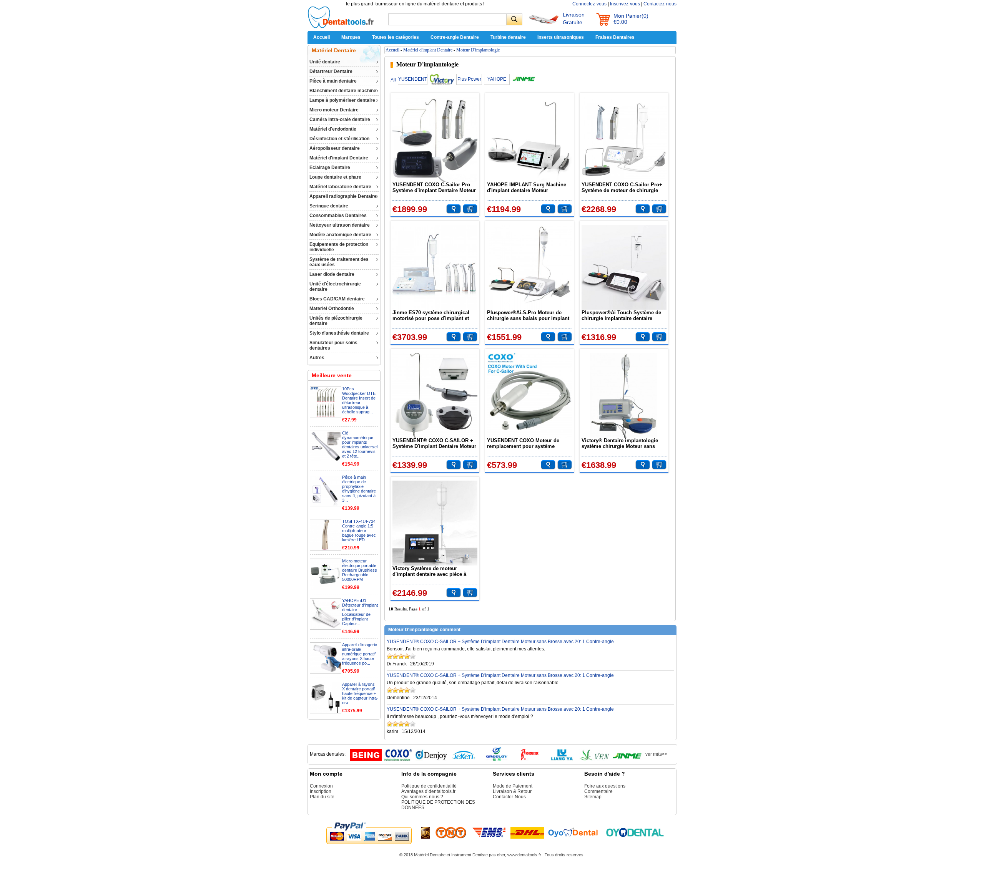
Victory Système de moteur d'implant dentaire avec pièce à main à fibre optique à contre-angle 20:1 (434, 571)
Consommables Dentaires (338, 215)
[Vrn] (594, 759)
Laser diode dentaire (331, 274)
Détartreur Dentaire (330, 71)
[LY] (562, 759)
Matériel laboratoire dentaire (340, 186)
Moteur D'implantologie (478, 50)
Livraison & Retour (512, 791)
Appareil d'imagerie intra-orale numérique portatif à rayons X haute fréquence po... (359, 653)
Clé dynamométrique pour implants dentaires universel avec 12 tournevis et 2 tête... (359, 444)
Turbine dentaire (508, 37)
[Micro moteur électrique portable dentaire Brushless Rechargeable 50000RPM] (325, 588)
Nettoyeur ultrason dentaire (339, 225)
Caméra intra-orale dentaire (339, 119)
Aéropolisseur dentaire (334, 148)
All (393, 80)
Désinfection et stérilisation (339, 138)
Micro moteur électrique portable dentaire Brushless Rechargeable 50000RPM (359, 570)
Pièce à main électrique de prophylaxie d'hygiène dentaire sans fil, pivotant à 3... (359, 488)
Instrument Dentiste (469, 854)
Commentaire (598, 791)
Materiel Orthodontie (331, 308)
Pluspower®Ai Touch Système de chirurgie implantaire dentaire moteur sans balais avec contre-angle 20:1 (621, 315)
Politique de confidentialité (429, 786)
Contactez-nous (659, 4)
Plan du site (322, 796)
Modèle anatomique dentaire (340, 234)
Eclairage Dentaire (329, 167)
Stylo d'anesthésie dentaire (339, 333)
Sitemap (593, 796)
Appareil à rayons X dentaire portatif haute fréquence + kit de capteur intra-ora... (360, 693)
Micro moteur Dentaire (334, 110)
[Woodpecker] (529, 759)
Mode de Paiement (512, 786)
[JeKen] (464, 759)
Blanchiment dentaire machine (342, 90)
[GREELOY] (496, 759)
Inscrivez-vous (625, 4)
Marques (351, 37)
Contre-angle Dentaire (454, 37)
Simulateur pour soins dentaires (333, 345)
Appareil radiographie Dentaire (343, 196)
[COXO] (398, 759)
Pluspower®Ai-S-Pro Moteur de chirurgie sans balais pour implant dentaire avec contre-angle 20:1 (528, 315)
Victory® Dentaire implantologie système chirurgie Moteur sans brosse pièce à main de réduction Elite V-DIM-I (621, 443)
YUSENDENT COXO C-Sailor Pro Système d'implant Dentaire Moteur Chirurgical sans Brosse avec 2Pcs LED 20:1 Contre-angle (434, 187)
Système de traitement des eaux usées (339, 262)
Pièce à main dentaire (333, 81)
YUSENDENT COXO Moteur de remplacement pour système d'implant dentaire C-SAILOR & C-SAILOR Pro (527, 443)
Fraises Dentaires (615, 37)
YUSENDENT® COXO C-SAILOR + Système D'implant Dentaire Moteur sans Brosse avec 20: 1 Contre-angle (434, 443)
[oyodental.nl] (635, 832)
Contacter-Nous (509, 796)
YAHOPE (496, 79)
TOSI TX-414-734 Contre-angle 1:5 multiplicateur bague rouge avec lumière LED (359, 530)
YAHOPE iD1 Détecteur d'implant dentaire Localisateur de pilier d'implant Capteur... (360, 612)
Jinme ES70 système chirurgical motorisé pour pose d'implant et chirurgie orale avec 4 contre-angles (430, 315)
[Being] (366, 759)
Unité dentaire (324, 62)
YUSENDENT (412, 79)
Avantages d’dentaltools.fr (428, 791)
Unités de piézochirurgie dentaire (335, 320)
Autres (316, 357)
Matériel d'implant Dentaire (338, 158)
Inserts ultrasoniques (560, 37)
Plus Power (469, 79)
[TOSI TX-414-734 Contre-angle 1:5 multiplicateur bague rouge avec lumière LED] (325, 548)
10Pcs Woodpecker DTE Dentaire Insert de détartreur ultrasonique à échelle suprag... (359, 400)
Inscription (320, 791)
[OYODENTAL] (576, 832)
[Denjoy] (431, 759)
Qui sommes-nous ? (422, 796)
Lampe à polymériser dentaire (342, 100)
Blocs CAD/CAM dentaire (337, 299)
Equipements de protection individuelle (338, 247)
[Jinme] (627, 759)
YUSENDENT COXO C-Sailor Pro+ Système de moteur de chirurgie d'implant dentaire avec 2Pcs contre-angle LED (622, 187)
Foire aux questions (604, 786)
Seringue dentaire (328, 206)
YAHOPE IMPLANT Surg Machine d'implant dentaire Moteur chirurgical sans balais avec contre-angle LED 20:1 (529, 187)
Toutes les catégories (395, 37)
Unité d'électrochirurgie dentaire (335, 286)
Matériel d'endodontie (332, 129)
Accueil (321, 37)
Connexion (321, 786)
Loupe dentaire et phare (335, 177)
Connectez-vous (589, 4)
